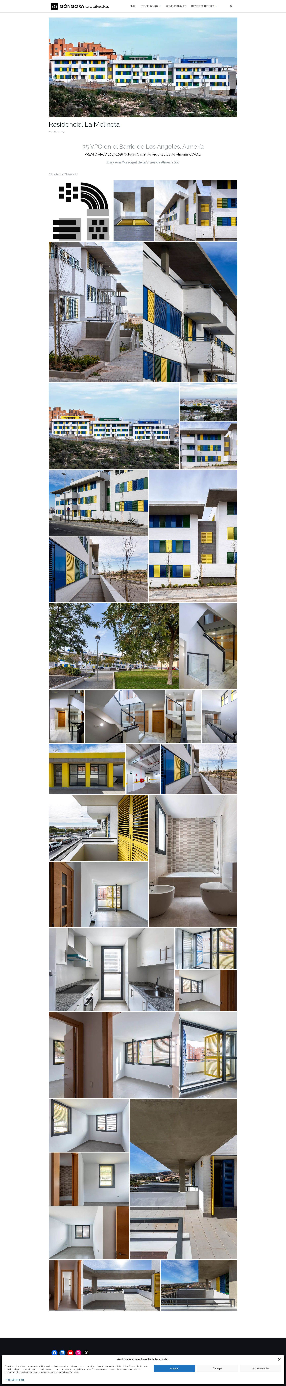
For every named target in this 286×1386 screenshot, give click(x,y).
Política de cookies (14, 1380)
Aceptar (174, 1368)
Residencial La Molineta (84, 124)
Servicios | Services (176, 6)
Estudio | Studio (149, 6)
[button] (279, 1359)
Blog (132, 6)
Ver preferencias (260, 1368)
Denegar (217, 1368)
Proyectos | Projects (202, 6)
